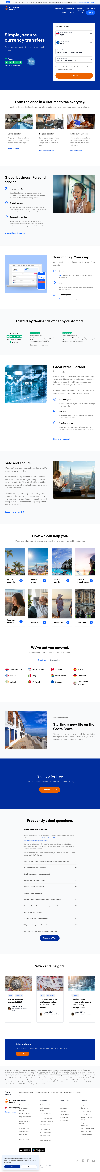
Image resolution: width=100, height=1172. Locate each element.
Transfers (75, 995)
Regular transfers (25, 1117)
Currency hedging (46, 1118)
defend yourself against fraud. (85, 2)
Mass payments (45, 1113)
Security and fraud (87, 1128)
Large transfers (24, 1113)
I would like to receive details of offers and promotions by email (73, 68)
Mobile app (23, 1135)
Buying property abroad (24, 1122)
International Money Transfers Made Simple (34, 1092)
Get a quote (74, 75)
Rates (64, 13)
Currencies (19, 995)
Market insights (45, 1135)
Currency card (24, 1131)
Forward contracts (46, 1121)
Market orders (45, 1124)
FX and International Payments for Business (66, 1092)
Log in (81, 13)
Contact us (64, 1117)
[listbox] (74, 33)
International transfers (23, 1109)
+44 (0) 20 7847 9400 (48, 838)
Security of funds (87, 1131)
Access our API (86, 1135)
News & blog (64, 1114)
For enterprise (45, 1129)
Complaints (64, 1120)
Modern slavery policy (86, 1118)
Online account (24, 1128)
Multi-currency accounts (45, 1109)
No (29, 1167)
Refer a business (45, 1140)
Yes (12, 1166)
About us (63, 1108)
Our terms (84, 1108)
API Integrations (45, 1132)
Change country (10, 1112)
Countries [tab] (42, 660)
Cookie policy (86, 1114)
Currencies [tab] (55, 660)
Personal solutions (25, 1105)
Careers (63, 1111)
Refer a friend (24, 1139)
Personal (58, 8)
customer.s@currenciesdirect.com (36, 840)
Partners (80, 8)
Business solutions (46, 1105)
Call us (61, 299)
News (72, 13)
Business (69, 8)
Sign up (90, 13)
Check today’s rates (26, 1096)
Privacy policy (86, 1111)
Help (82, 1105)
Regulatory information (85, 1124)
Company (90, 8)
